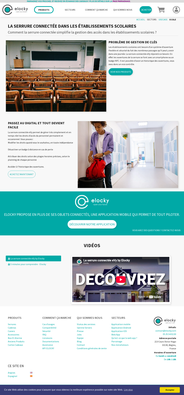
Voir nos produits (120, 71)
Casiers (11, 331)
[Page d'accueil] (15, 9)
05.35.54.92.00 (169, 334)
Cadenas (12, 327)
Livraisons (47, 338)
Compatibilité (49, 327)
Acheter (146, 9)
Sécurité (46, 331)
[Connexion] (176, 9)
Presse (80, 331)
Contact (81, 344)
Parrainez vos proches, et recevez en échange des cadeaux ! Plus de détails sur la (68, 1)
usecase (163, 19)
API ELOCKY (48, 348)
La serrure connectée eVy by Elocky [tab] (27, 258)
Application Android (121, 327)
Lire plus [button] (128, 390)
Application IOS (119, 331)
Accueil (140, 19)
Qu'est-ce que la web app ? (124, 338)
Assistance (47, 344)
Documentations (50, 341)
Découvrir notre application (92, 224)
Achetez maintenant (22, 174)
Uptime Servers (84, 327)
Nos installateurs (120, 344)
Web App (115, 334)
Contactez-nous (171, 230)
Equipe (80, 338)
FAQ (44, 334)
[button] (161, 9)
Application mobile (120, 324)
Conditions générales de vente (92, 348)
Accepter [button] (169, 390)
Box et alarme (15, 338)
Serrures (12, 324)
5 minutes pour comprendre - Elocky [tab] (28, 264)
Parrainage (116, 341)
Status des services (86, 324)
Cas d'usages (48, 324)
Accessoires (13, 334)
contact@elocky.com (165, 330)
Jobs (79, 334)
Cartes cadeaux (15, 344)
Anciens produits (16, 341)
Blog (79, 341)
